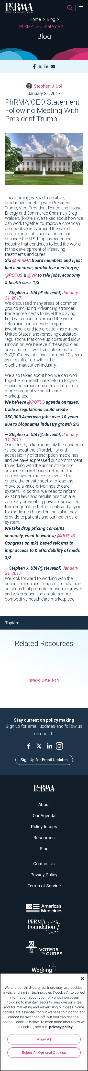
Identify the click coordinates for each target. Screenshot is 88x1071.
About (44, 804)
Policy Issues (44, 826)
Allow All (44, 1039)
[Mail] (53, 66)
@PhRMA (21, 260)
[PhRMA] (19, 8)
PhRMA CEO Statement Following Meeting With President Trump (44, 26)
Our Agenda (44, 815)
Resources (44, 837)
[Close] (81, 978)
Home (35, 19)
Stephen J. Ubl (48, 86)
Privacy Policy (44, 874)
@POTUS (13, 275)
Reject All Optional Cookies (44, 1052)
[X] (40, 66)
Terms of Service (44, 885)
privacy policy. (61, 1027)
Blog (51, 19)
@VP (32, 275)
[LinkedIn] (46, 66)
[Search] (70, 8)
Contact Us (44, 863)
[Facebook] (34, 66)
